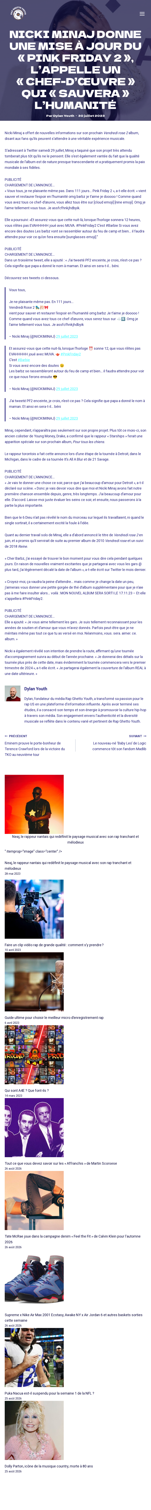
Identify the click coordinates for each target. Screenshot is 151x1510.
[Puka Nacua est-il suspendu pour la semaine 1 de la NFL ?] (75, 1357)
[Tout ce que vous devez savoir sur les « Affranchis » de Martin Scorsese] (75, 1127)
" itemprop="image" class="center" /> (33, 851)
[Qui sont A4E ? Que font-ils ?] (75, 1054)
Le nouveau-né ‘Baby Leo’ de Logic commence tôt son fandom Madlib (119, 743)
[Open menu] (142, 14)
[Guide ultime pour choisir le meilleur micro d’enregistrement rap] (75, 981)
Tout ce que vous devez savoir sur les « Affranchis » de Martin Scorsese (61, 1163)
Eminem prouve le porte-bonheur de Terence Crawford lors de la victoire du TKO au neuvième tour (35, 746)
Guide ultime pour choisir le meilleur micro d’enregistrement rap (54, 1018)
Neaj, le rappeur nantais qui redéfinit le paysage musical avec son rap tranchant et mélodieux (75, 839)
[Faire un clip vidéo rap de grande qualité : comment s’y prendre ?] (75, 909)
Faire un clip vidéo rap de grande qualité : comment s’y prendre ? (54, 945)
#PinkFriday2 (71, 354)
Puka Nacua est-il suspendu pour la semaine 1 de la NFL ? (49, 1393)
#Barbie (24, 360)
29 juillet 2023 (67, 336)
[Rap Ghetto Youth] (18, 14)
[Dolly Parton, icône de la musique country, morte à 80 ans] (75, 1430)
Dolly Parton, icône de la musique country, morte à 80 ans (49, 1466)
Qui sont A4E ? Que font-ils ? (27, 1090)
